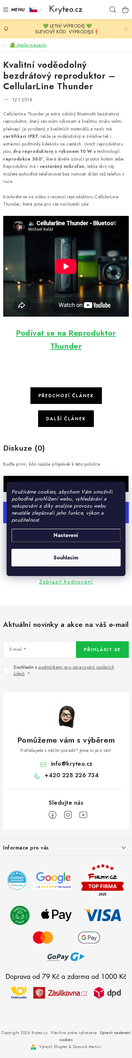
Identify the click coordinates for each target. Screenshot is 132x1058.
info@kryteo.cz (72, 764)
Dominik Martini (87, 1047)
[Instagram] (68, 815)
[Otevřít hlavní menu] (12, 9)
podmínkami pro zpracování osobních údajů (63, 670)
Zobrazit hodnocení (66, 582)
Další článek (66, 418)
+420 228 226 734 (72, 775)
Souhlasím (66, 557)
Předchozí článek (66, 395)
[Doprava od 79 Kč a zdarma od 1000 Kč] (66, 992)
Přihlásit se (102, 649)
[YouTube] (83, 815)
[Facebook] (52, 815)
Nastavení (66, 535)
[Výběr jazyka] (36, 9)
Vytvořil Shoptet (53, 1047)
